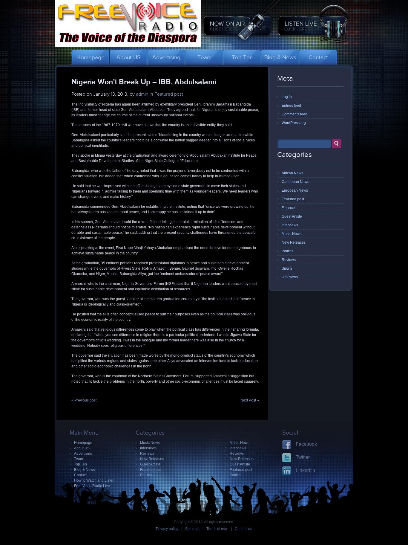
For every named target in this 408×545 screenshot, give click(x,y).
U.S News (290, 277)
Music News (291, 234)
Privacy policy (167, 529)
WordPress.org (294, 123)
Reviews (289, 260)
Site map (192, 529)
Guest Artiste (292, 216)
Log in (287, 97)
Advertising (83, 453)
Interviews (290, 225)
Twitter (303, 457)
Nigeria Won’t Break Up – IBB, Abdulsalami (143, 81)
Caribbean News (295, 182)
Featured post (168, 94)
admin (142, 94)
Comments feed (294, 114)
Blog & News (84, 470)
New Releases (294, 242)
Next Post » (249, 400)
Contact (80, 475)
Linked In (305, 470)
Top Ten (80, 464)
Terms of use (217, 529)
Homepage (83, 443)
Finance (288, 208)
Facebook (306, 444)
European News (295, 190)
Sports (287, 268)
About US (82, 448)
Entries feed (291, 105)
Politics (287, 251)
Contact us (243, 529)
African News (292, 173)
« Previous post (83, 400)
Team (78, 459)
